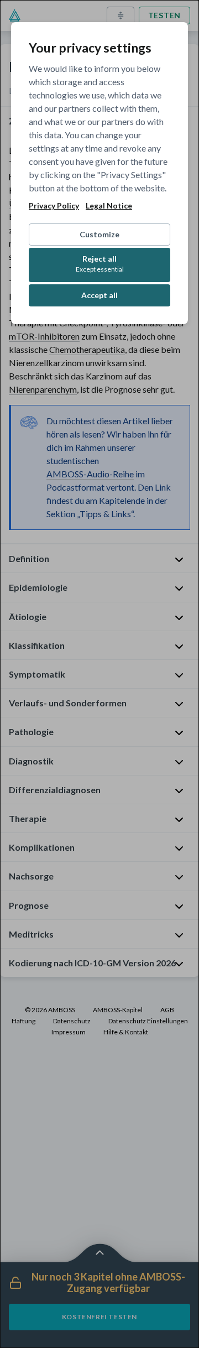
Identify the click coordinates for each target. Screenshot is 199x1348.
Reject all (100, 263)
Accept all (99, 295)
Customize (99, 234)
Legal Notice (109, 205)
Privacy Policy (54, 205)
